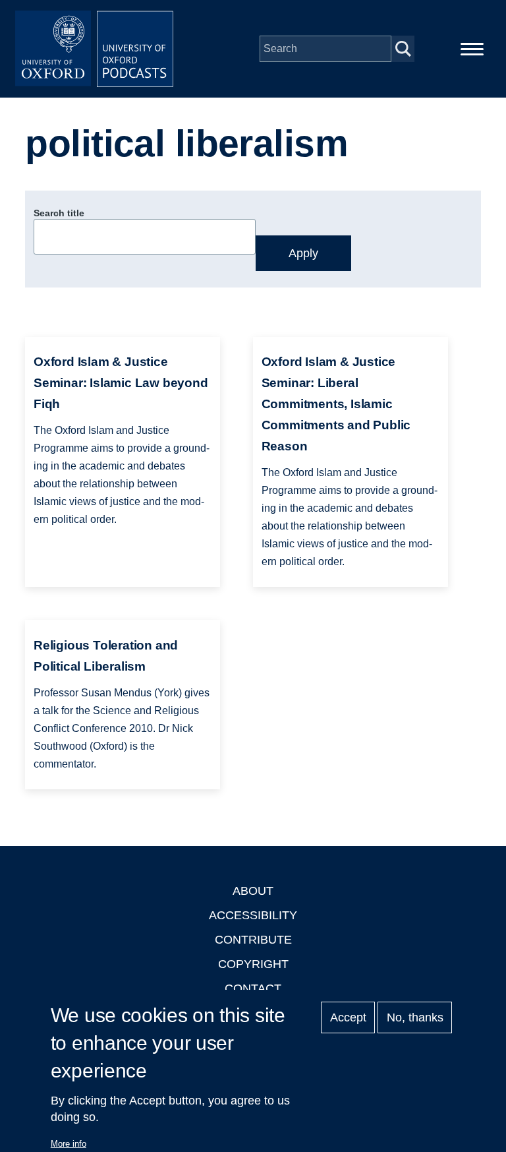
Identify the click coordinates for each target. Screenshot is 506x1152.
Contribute (253, 939)
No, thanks (415, 1017)
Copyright (253, 964)
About (253, 890)
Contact (253, 988)
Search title (59, 213)
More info (68, 1144)
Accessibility (253, 915)
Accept (348, 1017)
